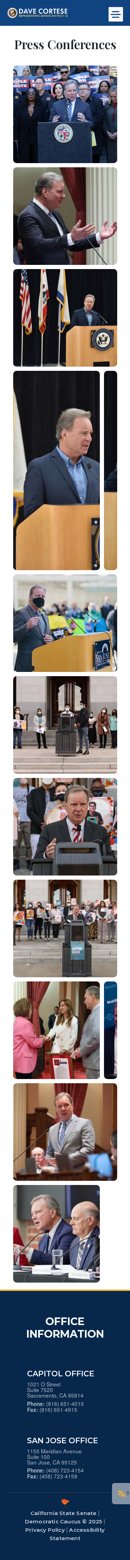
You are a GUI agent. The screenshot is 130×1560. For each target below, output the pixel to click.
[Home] (50, 13)
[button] (65, 114)
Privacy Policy (45, 1530)
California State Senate (64, 1513)
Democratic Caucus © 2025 (63, 1521)
